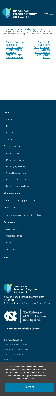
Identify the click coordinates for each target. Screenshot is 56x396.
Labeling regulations (15, 166)
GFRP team (10, 207)
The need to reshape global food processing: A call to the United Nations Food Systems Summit (42, 50)
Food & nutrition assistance (18, 179)
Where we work (12, 193)
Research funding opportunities (21, 200)
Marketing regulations (16, 159)
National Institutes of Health (16, 349)
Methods (10, 132)
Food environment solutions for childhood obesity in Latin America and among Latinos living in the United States (15, 50)
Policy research (12, 146)
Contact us (11, 139)
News (6, 257)
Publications (10, 249)
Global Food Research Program (19, 13)
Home (7, 112)
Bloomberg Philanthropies (16, 344)
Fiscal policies (12, 153)
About (9, 119)
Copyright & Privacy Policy (37, 302)
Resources (9, 222)
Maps (8, 242)
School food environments (18, 172)
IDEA (8, 126)
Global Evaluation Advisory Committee (23, 214)
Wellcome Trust (11, 359)
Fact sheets (11, 229)
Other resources (14, 235)
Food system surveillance (17, 185)
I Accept (29, 387)
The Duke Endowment (14, 354)
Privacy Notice (27, 379)
